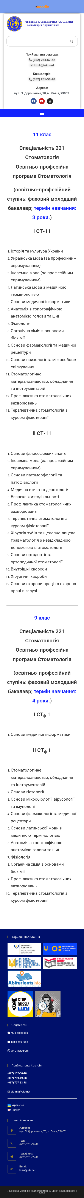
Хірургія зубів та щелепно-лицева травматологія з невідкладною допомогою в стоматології (43, 540)
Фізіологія (20, 323)
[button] (42, 113)
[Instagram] (50, 101)
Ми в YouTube (19, 1041)
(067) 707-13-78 (17, 1082)
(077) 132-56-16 (17, 1073)
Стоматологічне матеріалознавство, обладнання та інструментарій (42, 381)
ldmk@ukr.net (27, 1170)
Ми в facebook (19, 1032)
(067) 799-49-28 (17, 1078)
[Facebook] (34, 101)
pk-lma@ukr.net (20, 1091)
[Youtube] (42, 101)
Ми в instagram (19, 1050)
